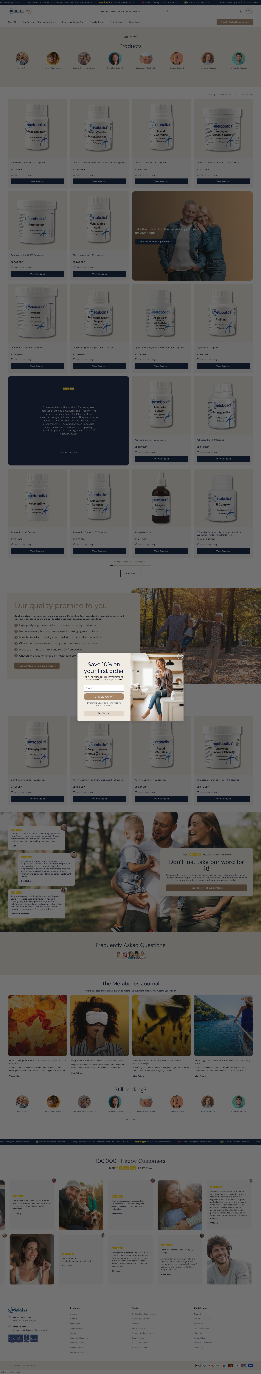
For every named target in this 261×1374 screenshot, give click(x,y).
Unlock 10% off (104, 696)
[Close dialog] (180, 656)
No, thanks (104, 713)
